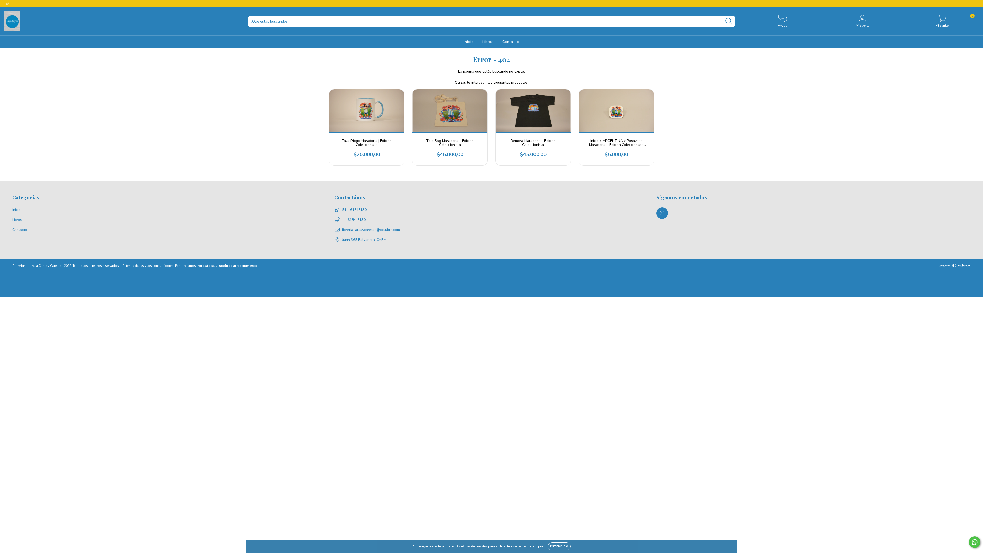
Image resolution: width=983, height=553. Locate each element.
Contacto (510, 41)
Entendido (559, 546)
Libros (488, 41)
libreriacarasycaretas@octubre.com (371, 229)
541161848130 (354, 209)
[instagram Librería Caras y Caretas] (7, 3)
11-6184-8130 (354, 219)
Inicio (469, 41)
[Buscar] (729, 21)
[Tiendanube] (955, 266)
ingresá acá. (206, 266)
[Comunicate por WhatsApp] (974, 542)
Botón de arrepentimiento (238, 266)
